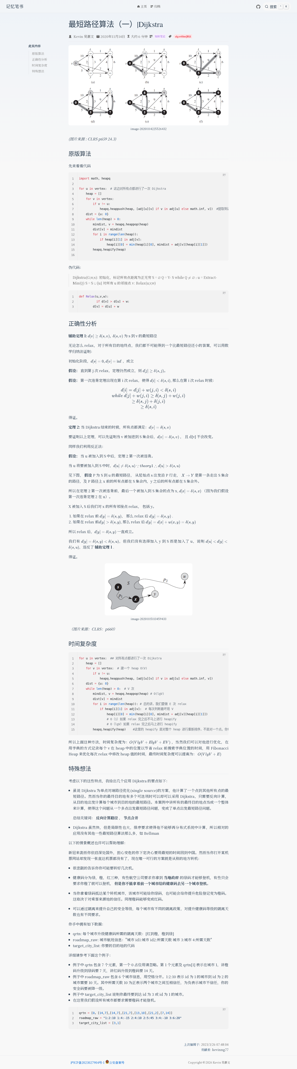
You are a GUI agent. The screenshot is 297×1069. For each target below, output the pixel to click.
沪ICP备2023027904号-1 (87, 1062)
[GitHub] (258, 6)
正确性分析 (39, 59)
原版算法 (38, 53)
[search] (277, 6)
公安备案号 (116, 1062)
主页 (144, 6)
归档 (157, 6)
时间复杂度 (39, 65)
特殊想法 (38, 71)
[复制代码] (222, 178)
